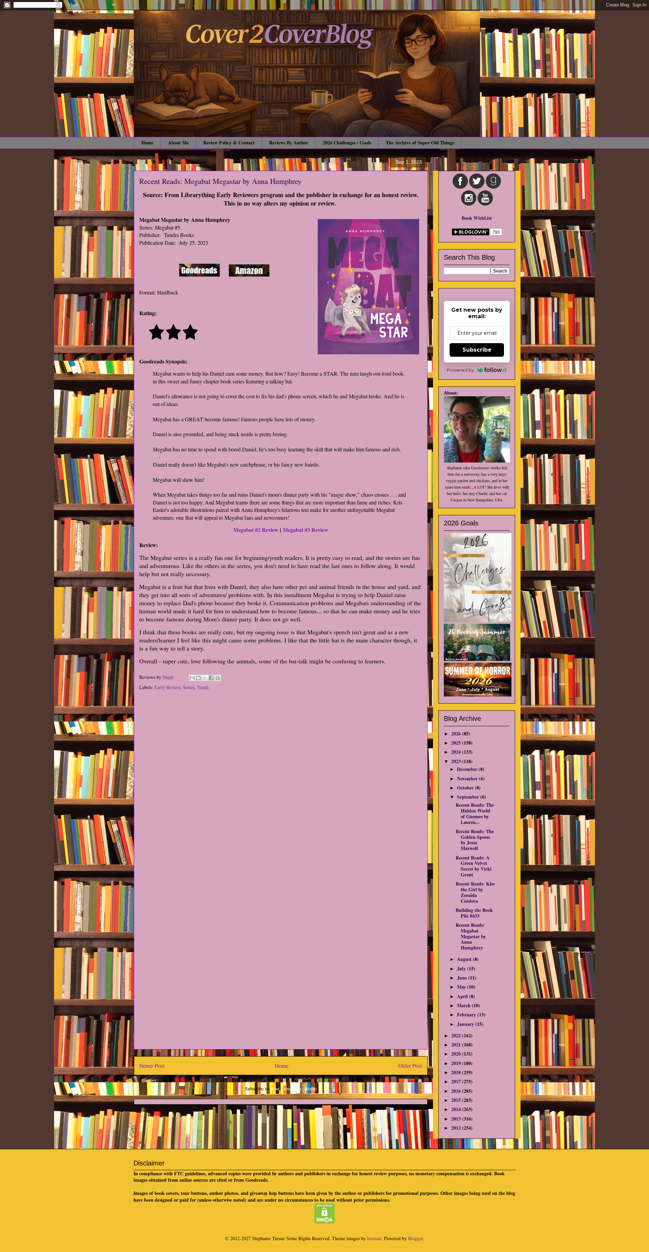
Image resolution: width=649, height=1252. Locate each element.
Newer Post (152, 1065)
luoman (374, 1238)
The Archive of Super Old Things (420, 142)
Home (147, 142)
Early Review (167, 687)
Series (188, 687)
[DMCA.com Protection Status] (324, 1222)
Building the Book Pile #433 (474, 912)
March (464, 1005)
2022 (456, 1035)
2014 (456, 1109)
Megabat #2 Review (256, 530)
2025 (456, 742)
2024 (456, 751)
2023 (456, 761)
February (467, 1014)
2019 (456, 1063)
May (462, 986)
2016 (456, 1090)
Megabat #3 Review (305, 530)
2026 (456, 733)
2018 (456, 1072)
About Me (178, 142)
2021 (456, 1044)
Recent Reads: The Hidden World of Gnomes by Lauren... (475, 813)
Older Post (410, 1065)
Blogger (415, 1238)
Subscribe (476, 350)
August (465, 959)
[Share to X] (204, 678)
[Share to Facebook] (211, 678)
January (466, 1023)
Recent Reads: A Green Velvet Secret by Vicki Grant (473, 866)
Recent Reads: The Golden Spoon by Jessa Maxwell (475, 840)
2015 (456, 1100)
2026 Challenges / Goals (347, 142)
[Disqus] (280, 785)
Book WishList (477, 217)
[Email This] (192, 678)
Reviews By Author (288, 142)
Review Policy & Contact (229, 142)
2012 (456, 1127)
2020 (456, 1053)
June (462, 977)
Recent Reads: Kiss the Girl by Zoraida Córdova (475, 892)
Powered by (460, 370)
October (466, 787)
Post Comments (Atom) (294, 1088)
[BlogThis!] (198, 678)
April (463, 996)
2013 (456, 1118)
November (468, 778)
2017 (456, 1081)
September (468, 796)
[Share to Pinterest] (217, 678)
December (468, 769)
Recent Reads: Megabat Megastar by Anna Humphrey (471, 936)
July (462, 968)
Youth (203, 687)
